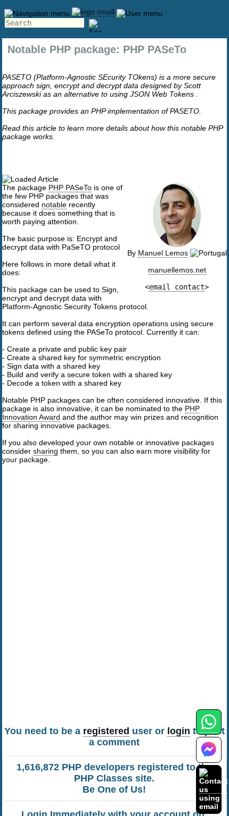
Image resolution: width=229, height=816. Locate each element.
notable (54, 204)
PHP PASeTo (70, 187)
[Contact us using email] (213, 789)
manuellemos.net (177, 270)
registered (106, 731)
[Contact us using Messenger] (208, 756)
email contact (177, 287)
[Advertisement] (114, 603)
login (178, 731)
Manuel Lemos (163, 253)
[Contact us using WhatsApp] (208, 728)
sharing (45, 451)
